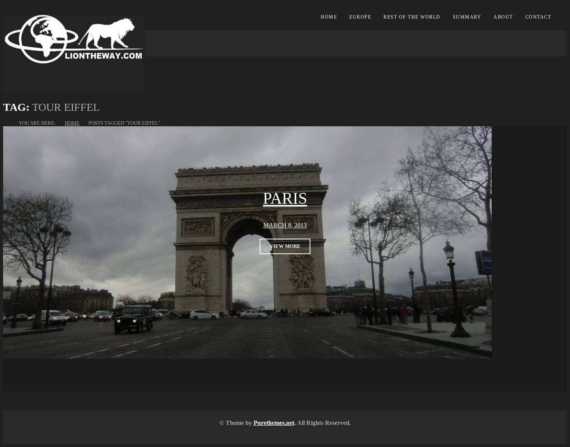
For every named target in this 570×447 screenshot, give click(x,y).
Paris (285, 198)
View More (285, 246)
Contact (538, 17)
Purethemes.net (274, 422)
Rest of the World (411, 17)
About (503, 17)
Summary (467, 17)
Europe (360, 17)
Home (329, 17)
